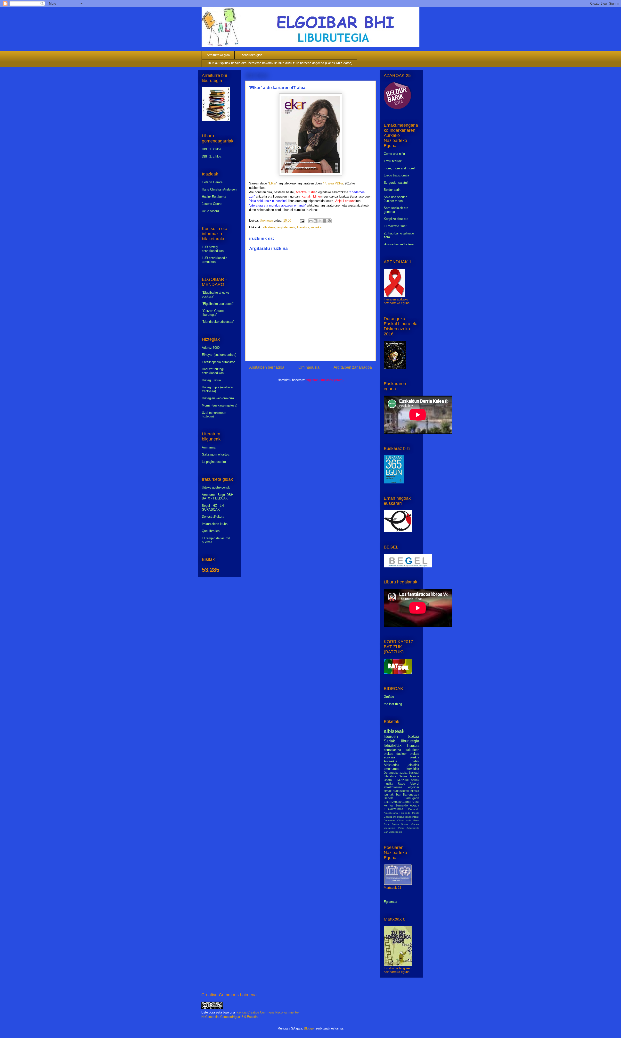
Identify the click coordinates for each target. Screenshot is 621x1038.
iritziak (415, 816)
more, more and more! (399, 168)
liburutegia (410, 741)
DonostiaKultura (213, 516)
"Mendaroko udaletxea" (218, 322)
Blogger (309, 1028)
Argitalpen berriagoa (266, 367)
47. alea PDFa (333, 183)
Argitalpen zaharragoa (353, 367)
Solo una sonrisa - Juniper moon (396, 199)
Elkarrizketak (392, 801)
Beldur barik (392, 189)
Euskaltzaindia (393, 809)
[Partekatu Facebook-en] (324, 220)
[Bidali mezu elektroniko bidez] (310, 220)
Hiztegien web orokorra (218, 398)
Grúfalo (389, 696)
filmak (388, 790)
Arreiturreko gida (218, 55)
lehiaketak (392, 745)
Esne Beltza (391, 824)
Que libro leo (211, 531)
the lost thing (393, 704)
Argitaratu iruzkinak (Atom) (324, 380)
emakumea (391, 769)
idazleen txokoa (407, 754)
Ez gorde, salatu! (396, 182)
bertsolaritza (392, 750)
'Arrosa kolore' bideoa (399, 244)
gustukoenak (404, 816)
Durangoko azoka (396, 772)
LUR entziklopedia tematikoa (214, 260)
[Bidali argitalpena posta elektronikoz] (301, 220)
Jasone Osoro (211, 204)
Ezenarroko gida (250, 55)
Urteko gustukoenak (216, 487)
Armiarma (208, 447)
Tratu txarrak (393, 161)
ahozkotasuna (393, 787)
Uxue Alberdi (211, 211)
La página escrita (214, 462)
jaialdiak (413, 765)
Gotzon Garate (212, 182)
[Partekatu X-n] (320, 220)
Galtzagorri (390, 816)
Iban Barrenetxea (407, 794)
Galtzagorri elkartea (215, 454)
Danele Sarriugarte (401, 798)
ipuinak (388, 794)
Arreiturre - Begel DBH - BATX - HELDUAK (218, 496)
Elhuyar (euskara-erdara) (219, 355)
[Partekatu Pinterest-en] (329, 220)
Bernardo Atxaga (407, 805)
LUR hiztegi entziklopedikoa (213, 249)
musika (316, 227)
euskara (389, 757)
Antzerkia (390, 761)
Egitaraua (390, 902)
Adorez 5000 (211, 347)
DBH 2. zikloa (211, 156)
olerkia (414, 757)
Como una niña (394, 154)
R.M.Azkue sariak (406, 779)
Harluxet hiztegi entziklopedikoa (213, 371)
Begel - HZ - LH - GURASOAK (214, 507)
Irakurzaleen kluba (215, 524)
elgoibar (413, 787)
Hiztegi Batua (211, 380)
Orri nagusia (308, 367)
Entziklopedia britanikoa (218, 362)
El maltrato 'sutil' (395, 226)
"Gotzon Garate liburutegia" (213, 312)
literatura (303, 227)
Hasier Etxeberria (214, 197)
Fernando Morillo (409, 813)
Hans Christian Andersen (219, 189)
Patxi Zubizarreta (408, 828)
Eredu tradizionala (396, 175)
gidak (415, 761)
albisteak (269, 227)
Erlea (416, 820)
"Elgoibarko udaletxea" (218, 304)
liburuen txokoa (401, 736)
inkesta (414, 790)
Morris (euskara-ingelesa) (219, 405)
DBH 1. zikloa (211, 149)
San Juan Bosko (393, 831)
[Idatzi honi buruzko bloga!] (315, 220)
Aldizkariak (391, 765)
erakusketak (401, 790)
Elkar (272, 183)
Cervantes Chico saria (397, 820)
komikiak (413, 769)
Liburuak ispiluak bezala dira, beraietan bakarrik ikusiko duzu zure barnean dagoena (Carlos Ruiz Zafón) (279, 63)
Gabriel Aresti (410, 801)
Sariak (389, 741)
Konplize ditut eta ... (398, 219)
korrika (388, 805)
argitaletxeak (286, 227)
